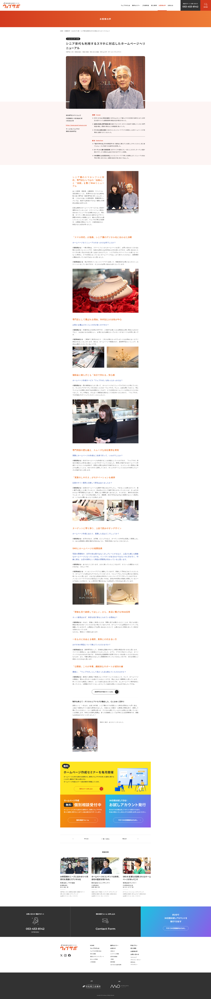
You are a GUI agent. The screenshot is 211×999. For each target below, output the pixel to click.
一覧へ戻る (105, 839)
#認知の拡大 (78, 52)
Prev (86, 839)
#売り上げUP (103, 52)
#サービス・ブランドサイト (114, 52)
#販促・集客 (85, 52)
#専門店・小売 (70, 52)
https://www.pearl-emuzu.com (76, 125)
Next (125, 839)
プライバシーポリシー (136, 960)
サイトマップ (134, 957)
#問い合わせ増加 (94, 52)
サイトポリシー (134, 964)
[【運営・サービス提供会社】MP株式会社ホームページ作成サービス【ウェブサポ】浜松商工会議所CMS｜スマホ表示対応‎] (11, 5)
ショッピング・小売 (73, 39)
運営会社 (133, 962)
